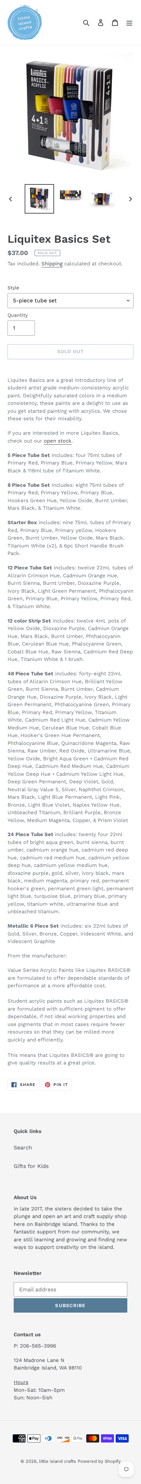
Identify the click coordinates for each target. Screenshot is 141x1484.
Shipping (52, 264)
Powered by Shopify (99, 1461)
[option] (39, 198)
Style (13, 287)
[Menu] (129, 22)
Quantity (18, 315)
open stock (58, 441)
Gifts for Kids (31, 1166)
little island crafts (57, 1461)
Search (23, 1147)
